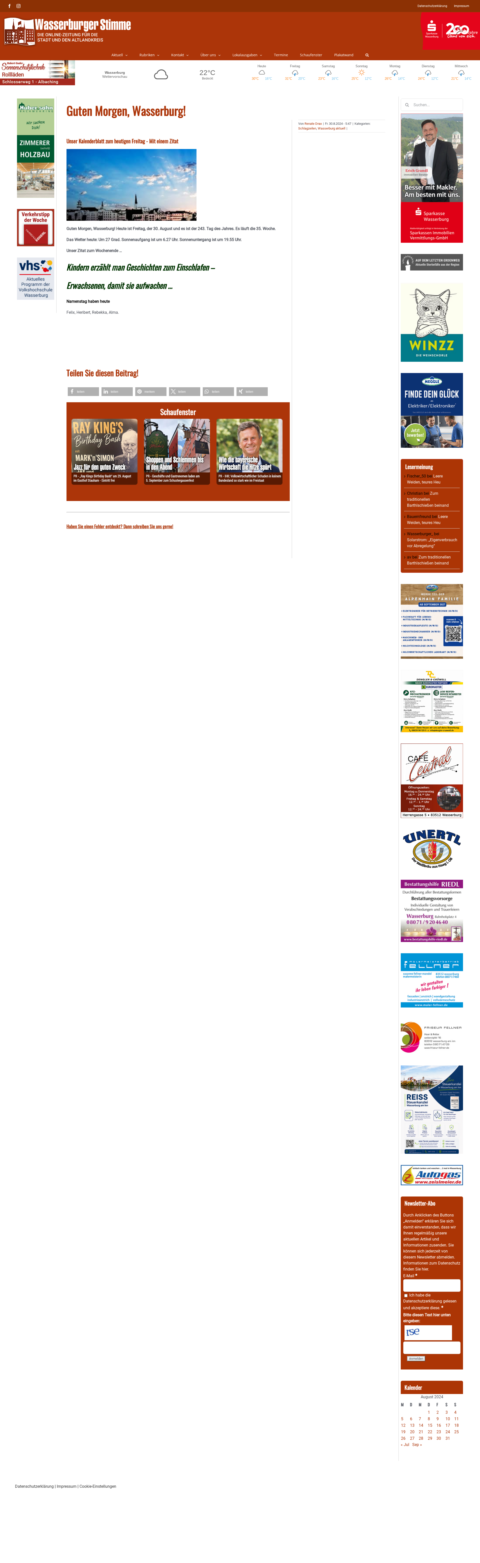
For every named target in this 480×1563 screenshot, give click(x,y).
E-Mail (410, 1276)
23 (438, 1432)
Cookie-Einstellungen (98, 1486)
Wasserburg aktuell (331, 128)
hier (425, 1269)
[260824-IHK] (249, 421)
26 (403, 1438)
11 (456, 1418)
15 (430, 1425)
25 (456, 1432)
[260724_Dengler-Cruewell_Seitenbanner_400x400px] (432, 672)
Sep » (417, 1444)
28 (421, 1438)
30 (438, 1438)
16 (438, 1425)
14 (421, 1425)
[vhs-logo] (35, 260)
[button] (367, 55)
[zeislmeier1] (432, 1168)
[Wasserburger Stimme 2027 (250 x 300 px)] (432, 586)
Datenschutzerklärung (422, 1301)
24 (448, 1432)
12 (403, 1425)
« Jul (405, 1444)
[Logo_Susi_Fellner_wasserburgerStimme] (432, 956)
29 (430, 1438)
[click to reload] (428, 1333)
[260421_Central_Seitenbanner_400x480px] (432, 746)
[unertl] (432, 832)
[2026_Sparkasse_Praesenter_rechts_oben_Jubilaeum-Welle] (450, 15)
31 (448, 1438)
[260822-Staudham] (105, 421)
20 (412, 1432)
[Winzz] (432, 284)
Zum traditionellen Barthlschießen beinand (428, 499)
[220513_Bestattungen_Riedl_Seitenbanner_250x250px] (432, 882)
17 (448, 1425)
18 (456, 1425)
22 (430, 1432)
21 (421, 1432)
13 (412, 1425)
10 (448, 1418)
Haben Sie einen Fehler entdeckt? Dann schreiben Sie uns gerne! (119, 526)
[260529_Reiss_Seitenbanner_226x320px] (432, 1068)
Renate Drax (313, 124)
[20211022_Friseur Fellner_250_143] (432, 1021)
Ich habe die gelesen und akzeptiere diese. (429, 1301)
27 (412, 1438)
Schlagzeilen (307, 128)
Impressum (66, 1486)
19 (403, 1432)
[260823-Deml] (177, 421)
